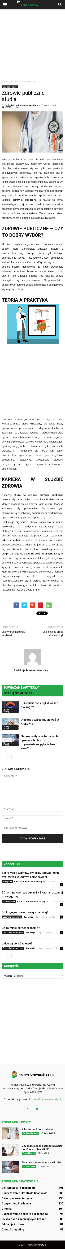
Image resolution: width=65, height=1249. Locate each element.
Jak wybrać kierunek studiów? (13, 633)
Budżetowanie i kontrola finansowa (24, 1193)
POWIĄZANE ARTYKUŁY (21, 687)
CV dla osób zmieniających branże (24, 1219)
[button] (60, 4)
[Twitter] (37, 1108)
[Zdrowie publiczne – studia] (10, 1133)
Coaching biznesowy (12, 917)
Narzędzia (7, 881)
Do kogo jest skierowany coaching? (25, 912)
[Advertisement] (32, 43)
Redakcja (28, 917)
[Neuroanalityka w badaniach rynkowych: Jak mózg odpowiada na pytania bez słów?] (10, 740)
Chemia (7, 1208)
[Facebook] (27, 1108)
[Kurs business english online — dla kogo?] (10, 707)
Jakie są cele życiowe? (17, 943)
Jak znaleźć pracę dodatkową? (53, 633)
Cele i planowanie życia (13, 932)
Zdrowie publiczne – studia (37, 1129)
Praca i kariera (29, 1153)
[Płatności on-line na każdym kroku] (10, 1167)
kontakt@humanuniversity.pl (45, 1099)
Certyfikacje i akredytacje (19, 1188)
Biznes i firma (9, 901)
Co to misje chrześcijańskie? (21, 928)
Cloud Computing (13, 1229)
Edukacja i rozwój (10, 87)
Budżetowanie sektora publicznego (25, 1214)
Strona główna (9, 81)
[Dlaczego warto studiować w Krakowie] (10, 724)
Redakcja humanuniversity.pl (23, 105)
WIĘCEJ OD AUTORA (18, 693)
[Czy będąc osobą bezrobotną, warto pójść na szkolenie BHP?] (10, 1150)
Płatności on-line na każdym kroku (41, 1162)
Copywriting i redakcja (16, 1203)
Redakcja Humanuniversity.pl (29, 881)
